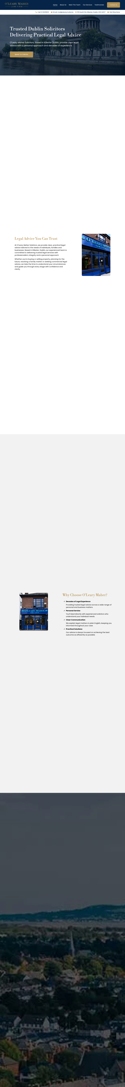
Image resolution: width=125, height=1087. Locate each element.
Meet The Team (74, 5)
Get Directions (115, 12)
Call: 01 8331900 (43, 12)
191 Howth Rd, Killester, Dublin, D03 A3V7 (91, 12)
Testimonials (99, 5)
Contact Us (113, 5)
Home (55, 5)
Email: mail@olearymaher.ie (63, 12)
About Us (63, 5)
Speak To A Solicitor (21, 54)
